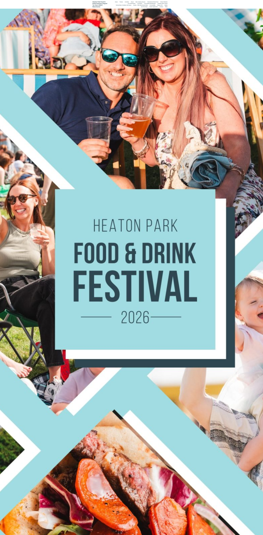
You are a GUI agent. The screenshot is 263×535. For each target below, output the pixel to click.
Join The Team (144, 6)
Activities (127, 1)
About (132, 1)
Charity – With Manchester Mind (140, 5)
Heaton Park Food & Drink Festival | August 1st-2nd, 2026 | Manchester (99, 4)
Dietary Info (160, 5)
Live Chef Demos (131, 3)
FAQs (166, 6)
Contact (161, 6)
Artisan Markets (164, 1)
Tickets (121, 1)
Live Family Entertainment (150, 3)
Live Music (139, 3)
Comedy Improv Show (163, 3)
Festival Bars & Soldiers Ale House (123, 5)
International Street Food (152, 1)
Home (116, 1)
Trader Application (153, 6)
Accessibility (152, 5)
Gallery (166, 5)
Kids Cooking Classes (140, 1)
